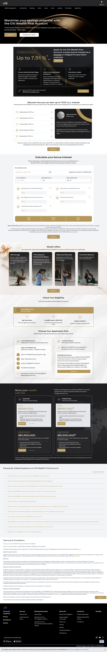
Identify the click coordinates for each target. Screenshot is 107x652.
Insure (46, 8)
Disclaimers (7, 620)
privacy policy (72, 649)
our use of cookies (84, 649)
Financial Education (64, 630)
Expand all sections (98, 472)
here (7, 543)
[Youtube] (100, 637)
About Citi (62, 611)
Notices (5, 623)
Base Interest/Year (72, 178)
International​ (23, 8)
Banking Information (41, 611)
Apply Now (78, 8)
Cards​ (52, 8)
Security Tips (23, 614)
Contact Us (80, 611)
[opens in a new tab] (5, 3)
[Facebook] (103, 637)
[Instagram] (97, 637)
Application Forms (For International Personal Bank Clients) (43, 623)
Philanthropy (63, 633)
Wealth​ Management (10, 8)
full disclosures (58, 594)
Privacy (5, 616)
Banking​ (32, 8)
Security (22, 611)
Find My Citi (80, 622)
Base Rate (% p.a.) (47, 178)
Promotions (68, 8)
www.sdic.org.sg (75, 556)
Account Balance (21, 178)
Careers (61, 624)
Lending (59, 8)
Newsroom (62, 622)
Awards (61, 627)
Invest (39, 8)
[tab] (10, 8)
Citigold (57, 55)
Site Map (98, 611)
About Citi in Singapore (65, 614)
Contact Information (82, 614)
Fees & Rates (38, 614)
